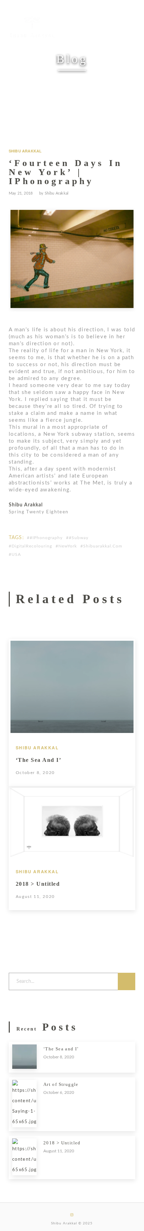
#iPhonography (46, 538)
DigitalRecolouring (32, 546)
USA (16, 554)
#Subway (78, 538)
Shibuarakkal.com (102, 546)
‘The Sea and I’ (39, 760)
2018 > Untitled (38, 884)
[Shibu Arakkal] (32, 26)
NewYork (67, 546)
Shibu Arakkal (25, 150)
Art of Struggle (61, 1084)
